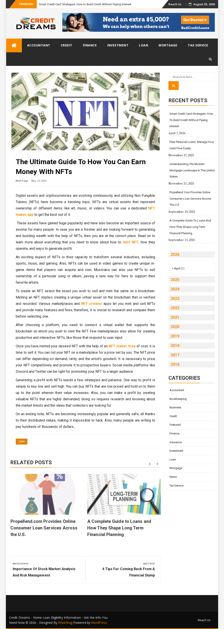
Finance (90, 45)
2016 (175, 364)
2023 (175, 298)
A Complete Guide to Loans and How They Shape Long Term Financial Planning (119, 528)
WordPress (99, 622)
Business (175, 407)
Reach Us (174, 4)
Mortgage (168, 45)
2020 (175, 326)
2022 (175, 308)
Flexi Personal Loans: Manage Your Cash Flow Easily (192, 145)
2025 (175, 279)
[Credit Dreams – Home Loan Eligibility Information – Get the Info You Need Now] (14, 45)
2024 (175, 289)
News (173, 476)
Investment (117, 45)
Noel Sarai (22, 180)
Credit (66, 45)
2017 (175, 355)
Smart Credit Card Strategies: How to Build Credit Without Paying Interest (85, 4)
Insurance (176, 442)
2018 (175, 345)
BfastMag (65, 622)
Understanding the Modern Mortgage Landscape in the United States (192, 170)
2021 (175, 317)
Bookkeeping (178, 399)
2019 (175, 336)
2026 (175, 254)
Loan (143, 45)
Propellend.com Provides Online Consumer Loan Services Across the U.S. (43, 528)
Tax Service (198, 45)
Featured (175, 424)
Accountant (38, 45)
